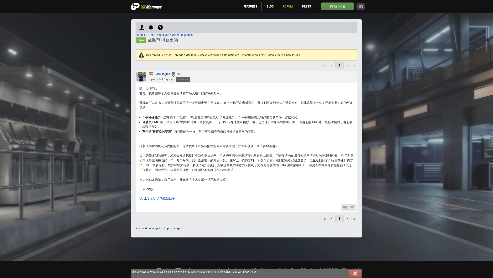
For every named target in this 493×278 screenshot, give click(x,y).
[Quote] (345, 207)
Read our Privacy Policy (244, 271)
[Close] (355, 273)
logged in (157, 228)
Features (250, 6)
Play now (337, 6)
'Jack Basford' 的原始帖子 (157, 198)
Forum (288, 6)
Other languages (182, 35)
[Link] (352, 207)
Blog (270, 6)
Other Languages (158, 35)
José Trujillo (162, 74)
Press (306, 6)
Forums (140, 35)
